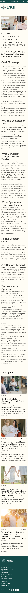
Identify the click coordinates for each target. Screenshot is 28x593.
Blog (2, 33)
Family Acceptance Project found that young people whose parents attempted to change (14, 136)
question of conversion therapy (12, 107)
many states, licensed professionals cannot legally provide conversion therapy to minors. (13, 347)
